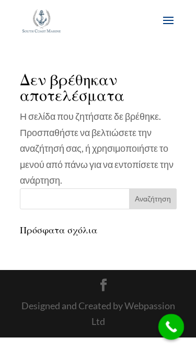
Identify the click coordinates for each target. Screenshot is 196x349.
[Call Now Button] (171, 327)
